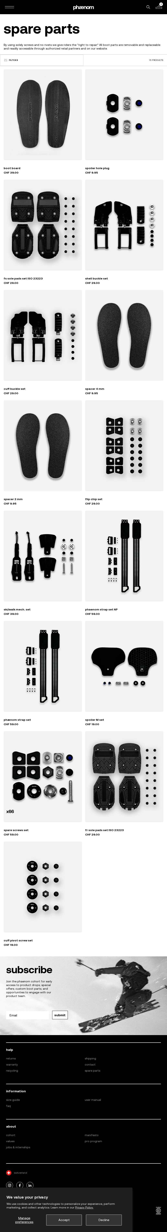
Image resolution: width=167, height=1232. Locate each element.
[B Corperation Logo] (158, 1211)
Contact (90, 1064)
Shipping (90, 1058)
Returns (11, 1058)
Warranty (12, 1064)
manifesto (92, 1135)
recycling (12, 1070)
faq (8, 1105)
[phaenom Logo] (83, 7)
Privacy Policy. (84, 1207)
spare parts (92, 1070)
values (10, 1141)
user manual (93, 1099)
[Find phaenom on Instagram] (9, 1185)
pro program (93, 1141)
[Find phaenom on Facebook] (19, 1185)
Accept (64, 1220)
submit (60, 1015)
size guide (13, 1099)
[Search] (148, 7)
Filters (13, 60)
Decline (104, 1220)
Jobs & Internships (18, 1147)
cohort (10, 1135)
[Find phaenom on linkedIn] (29, 1185)
